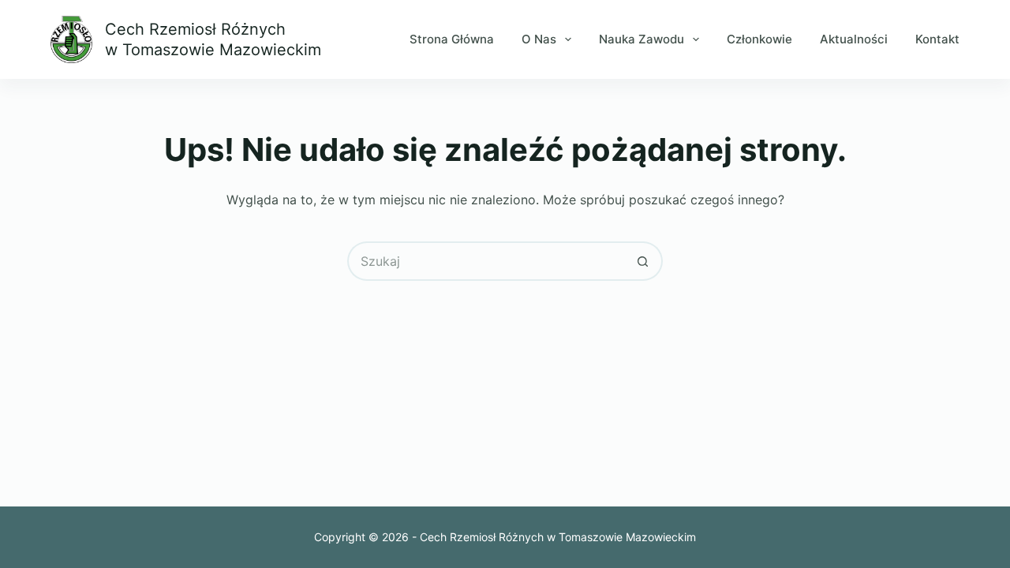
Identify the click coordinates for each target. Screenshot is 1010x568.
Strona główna (452, 39)
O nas (539, 39)
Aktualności (854, 39)
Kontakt (937, 39)
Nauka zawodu (641, 39)
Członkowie (759, 39)
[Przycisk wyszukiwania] (643, 261)
